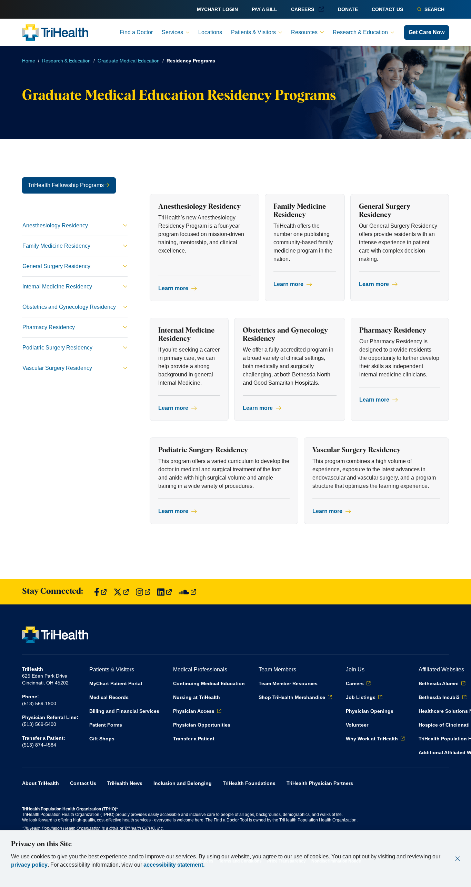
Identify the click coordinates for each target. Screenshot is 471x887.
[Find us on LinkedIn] (164, 592)
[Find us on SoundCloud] (187, 592)
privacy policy (29, 865)
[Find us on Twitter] (121, 592)
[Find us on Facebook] (100, 592)
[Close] (457, 858)
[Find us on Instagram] (143, 592)
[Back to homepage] (55, 32)
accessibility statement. (173, 865)
